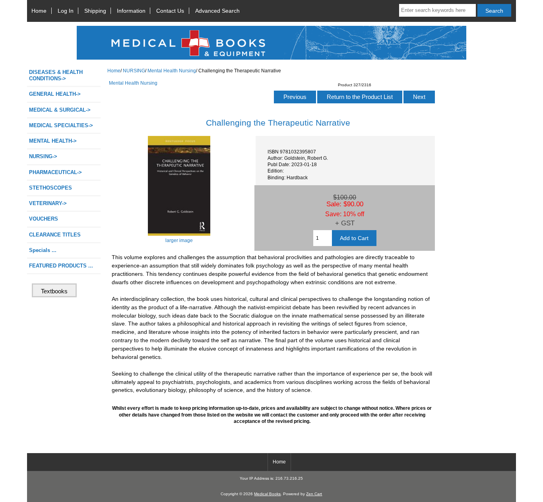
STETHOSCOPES (50, 188)
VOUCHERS (43, 219)
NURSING (134, 70)
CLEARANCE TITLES (55, 235)
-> (43, 156)
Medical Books (267, 494)
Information (131, 11)
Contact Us (170, 11)
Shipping (95, 11)
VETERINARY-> (48, 203)
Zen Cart (314, 494)
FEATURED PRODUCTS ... (61, 266)
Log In (66, 11)
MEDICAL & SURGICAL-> (60, 110)
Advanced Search (217, 11)
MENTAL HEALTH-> (53, 141)
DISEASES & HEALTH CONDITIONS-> (56, 75)
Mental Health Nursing (171, 70)
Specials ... (42, 250)
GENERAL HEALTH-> (55, 94)
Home (39, 11)
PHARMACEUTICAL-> (55, 172)
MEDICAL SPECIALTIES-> (61, 125)
